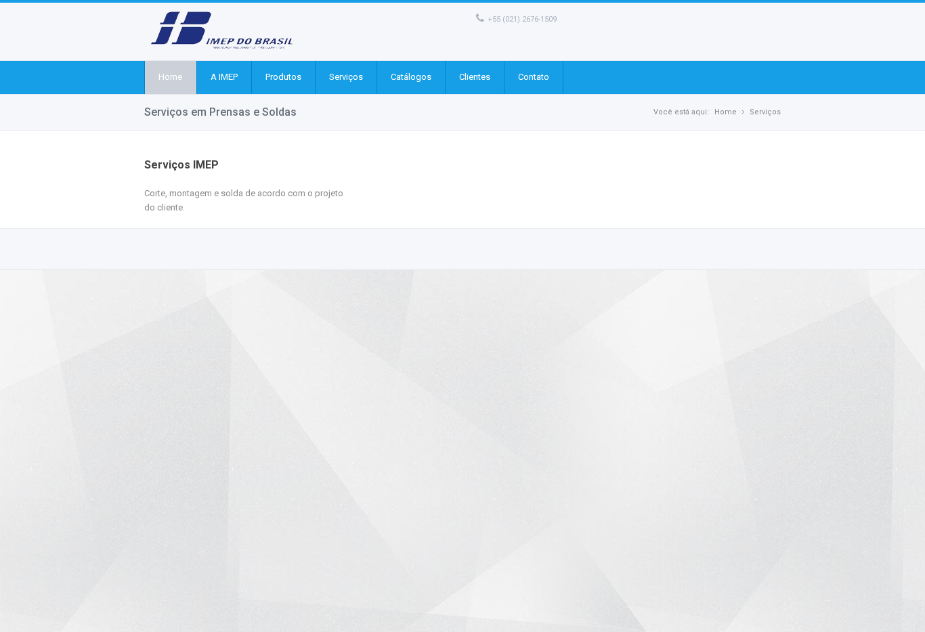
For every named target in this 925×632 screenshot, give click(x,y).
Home (170, 77)
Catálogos (411, 77)
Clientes (474, 77)
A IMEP (224, 77)
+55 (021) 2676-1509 (522, 19)
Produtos (283, 77)
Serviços (346, 77)
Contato (533, 77)
